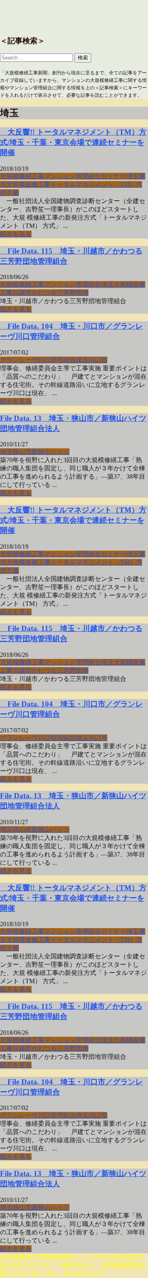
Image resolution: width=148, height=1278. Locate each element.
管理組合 (88, 176)
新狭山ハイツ (50, 451)
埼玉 (132, 176)
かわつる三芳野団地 (60, 292)
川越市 (22, 292)
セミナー (113, 176)
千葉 (12, 192)
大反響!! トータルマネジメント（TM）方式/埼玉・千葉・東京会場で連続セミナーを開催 (73, 142)
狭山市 (22, 451)
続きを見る (16, 234)
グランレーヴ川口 (25, 360)
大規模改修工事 (28, 184)
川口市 (97, 360)
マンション (60, 176)
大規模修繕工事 (22, 176)
